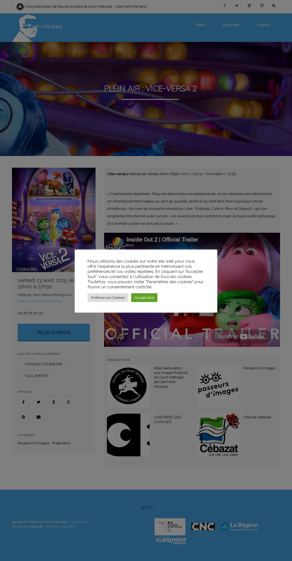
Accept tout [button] (144, 297)
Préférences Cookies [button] (108, 297)
